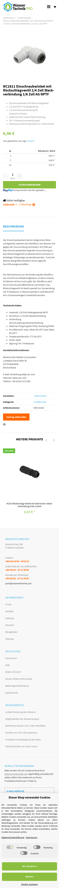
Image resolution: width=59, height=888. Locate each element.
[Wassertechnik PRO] (18, 7)
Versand (30, 141)
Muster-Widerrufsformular (18, 678)
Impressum (11, 658)
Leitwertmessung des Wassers (20, 711)
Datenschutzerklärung (16, 773)
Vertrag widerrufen (16, 416)
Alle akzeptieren (29, 866)
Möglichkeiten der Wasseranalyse (22, 718)
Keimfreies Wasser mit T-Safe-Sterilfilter (25, 725)
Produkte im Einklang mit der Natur (23, 739)
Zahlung (9, 618)
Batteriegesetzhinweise (17, 685)
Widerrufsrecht (13, 671)
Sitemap (9, 638)
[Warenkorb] (54, 7)
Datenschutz (11, 692)
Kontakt (9, 611)
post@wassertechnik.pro (18, 583)
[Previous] (46, 440)
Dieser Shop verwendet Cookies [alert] (29, 797)
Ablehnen (30, 876)
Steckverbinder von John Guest (21, 746)
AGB (7, 665)
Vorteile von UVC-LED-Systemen (21, 732)
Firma (8, 604)
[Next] (53, 440)
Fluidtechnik (40, 401)
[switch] (10, 847)
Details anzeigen (29, 884)
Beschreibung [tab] (13, 226)
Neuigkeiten (11, 631)
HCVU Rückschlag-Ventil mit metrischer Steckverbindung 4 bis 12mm (30, 505)
